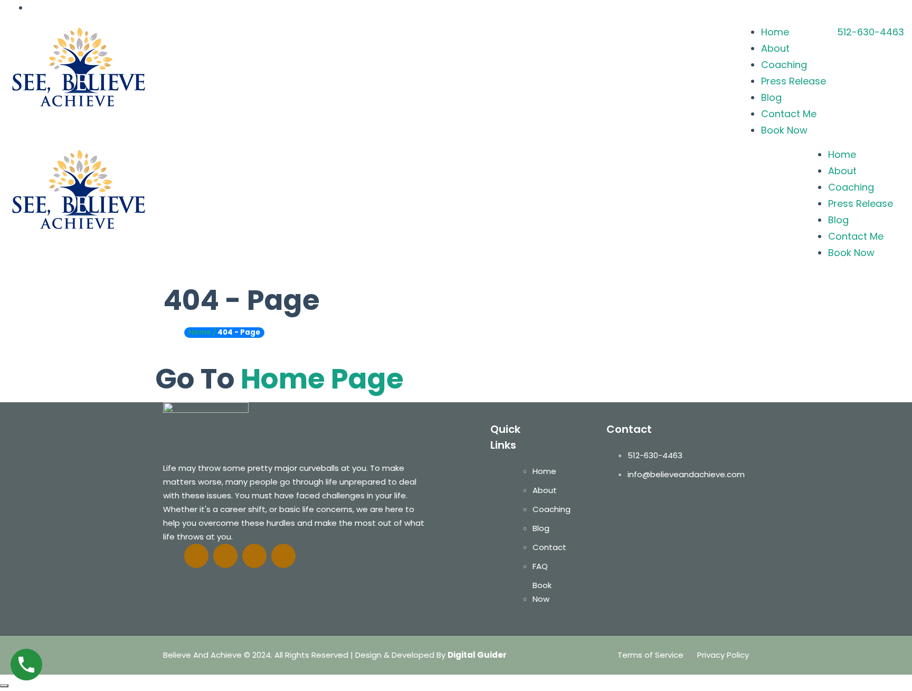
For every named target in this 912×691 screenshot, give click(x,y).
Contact (549, 547)
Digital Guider (477, 654)
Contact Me (788, 113)
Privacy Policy (723, 655)
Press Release (793, 81)
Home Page (322, 379)
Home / (202, 332)
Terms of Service (650, 655)
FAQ (540, 566)
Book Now (784, 130)
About (775, 48)
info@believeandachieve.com (686, 474)
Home (775, 32)
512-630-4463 (870, 32)
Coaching (784, 64)
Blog (771, 97)
